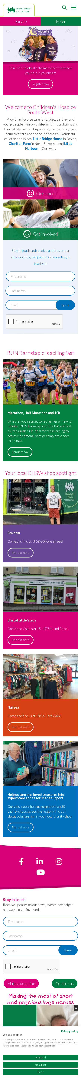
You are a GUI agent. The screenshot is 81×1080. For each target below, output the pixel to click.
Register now (40, 84)
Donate (20, 21)
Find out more (20, 552)
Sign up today (20, 451)
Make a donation (21, 983)
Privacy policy (69, 1031)
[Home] (19, 10)
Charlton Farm (20, 143)
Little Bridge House (48, 139)
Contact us (65, 983)
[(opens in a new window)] (21, 861)
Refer (61, 21)
